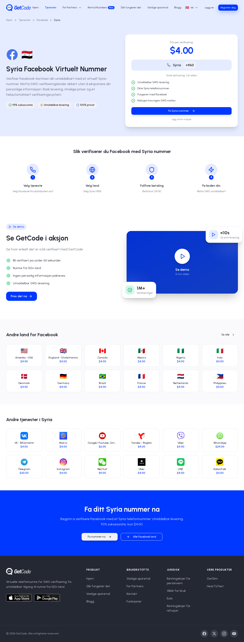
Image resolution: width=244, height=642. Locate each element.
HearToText (215, 586)
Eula (170, 598)
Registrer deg (228, 7)
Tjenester (50, 7)
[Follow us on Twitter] (214, 633)
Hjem (35, 7)
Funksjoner (134, 601)
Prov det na (19, 296)
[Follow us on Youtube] (234, 633)
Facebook (42, 20)
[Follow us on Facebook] (204, 633)
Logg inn (209, 7)
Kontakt (132, 594)
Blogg (177, 7)
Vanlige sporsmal (157, 7)
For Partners (135, 586)
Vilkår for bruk (176, 591)
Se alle (225, 334)
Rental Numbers (100, 7)
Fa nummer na (96, 536)
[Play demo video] (182, 256)
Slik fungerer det (131, 7)
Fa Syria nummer (178, 110)
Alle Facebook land (144, 536)
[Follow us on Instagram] (224, 633)
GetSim (212, 578)
